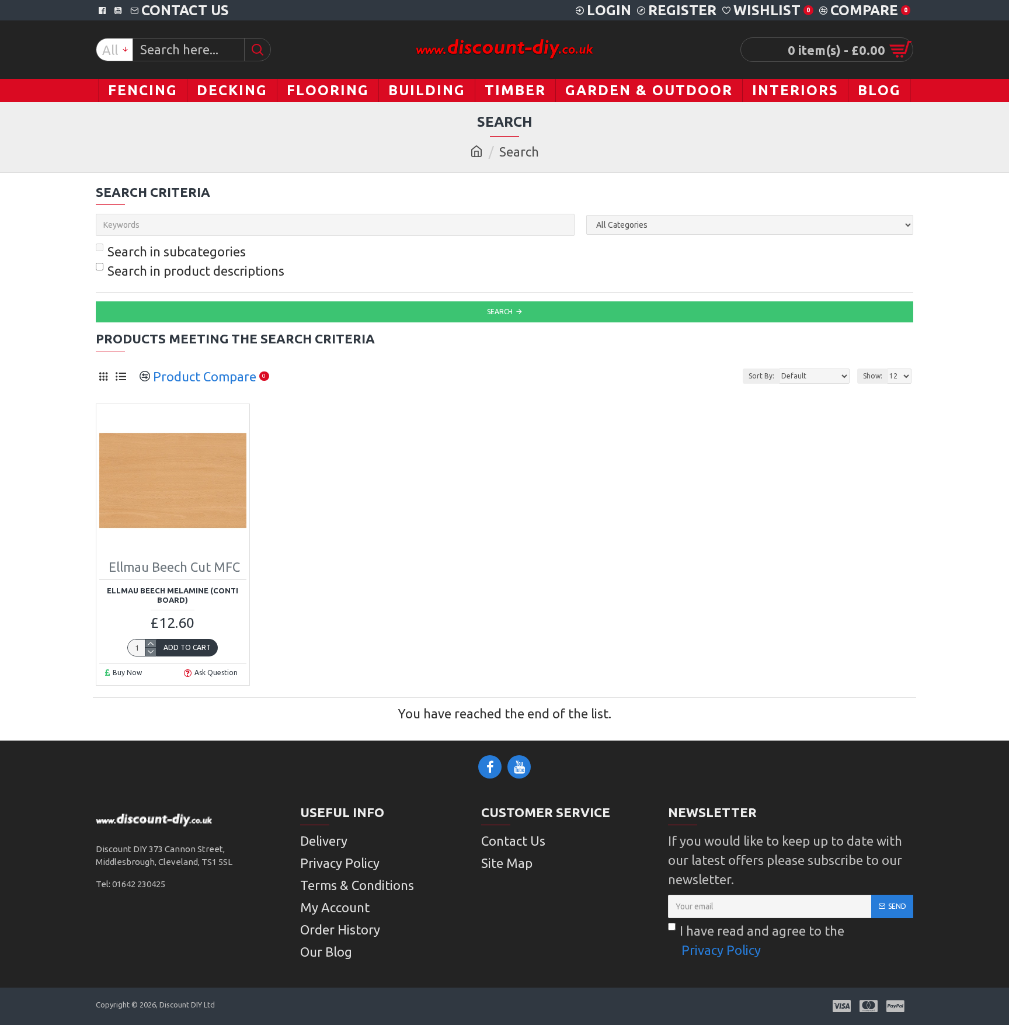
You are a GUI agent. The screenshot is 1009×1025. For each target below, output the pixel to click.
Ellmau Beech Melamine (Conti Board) (172, 595)
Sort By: (761, 376)
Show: (872, 376)
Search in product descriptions (195, 270)
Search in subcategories (176, 251)
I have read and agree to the (762, 940)
